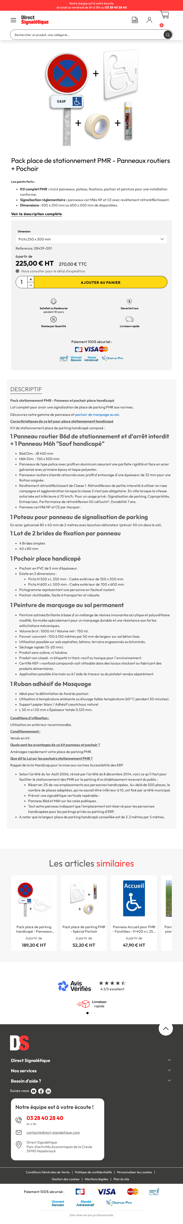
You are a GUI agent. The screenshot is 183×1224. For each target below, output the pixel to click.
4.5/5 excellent (112, 989)
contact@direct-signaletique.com (53, 1132)
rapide (99, 1004)
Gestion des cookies (65, 1179)
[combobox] (91, 239)
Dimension (24, 231)
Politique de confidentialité (93, 1172)
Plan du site (121, 1179)
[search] (168, 34)
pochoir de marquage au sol (97, 414)
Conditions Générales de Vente (48, 1172)
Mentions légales (96, 1179)
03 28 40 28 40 (45, 1118)
